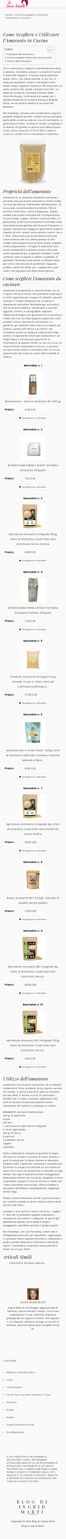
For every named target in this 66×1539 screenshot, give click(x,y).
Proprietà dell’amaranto (20, 54)
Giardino (11, 1402)
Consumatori (14, 1387)
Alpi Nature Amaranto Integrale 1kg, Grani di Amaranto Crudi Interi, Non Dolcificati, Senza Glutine (33, 829)
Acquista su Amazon (34, 418)
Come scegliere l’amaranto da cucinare (29, 57)
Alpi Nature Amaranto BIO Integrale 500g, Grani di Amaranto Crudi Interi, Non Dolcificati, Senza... (33, 1045)
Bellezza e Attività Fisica (20, 1372)
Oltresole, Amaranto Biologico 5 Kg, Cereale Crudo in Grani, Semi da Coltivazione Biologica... (33, 681)
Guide (10, 1409)
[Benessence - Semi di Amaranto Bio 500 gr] (33, 383)
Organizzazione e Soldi (20, 1424)
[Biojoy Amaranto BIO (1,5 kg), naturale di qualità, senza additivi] (33, 880)
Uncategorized (15, 1432)
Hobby (10, 1417)
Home (8, 14)
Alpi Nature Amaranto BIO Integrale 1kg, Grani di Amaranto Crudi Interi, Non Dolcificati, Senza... (33, 971)
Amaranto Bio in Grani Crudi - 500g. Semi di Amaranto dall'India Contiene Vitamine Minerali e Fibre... (33, 755)
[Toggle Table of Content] (48, 50)
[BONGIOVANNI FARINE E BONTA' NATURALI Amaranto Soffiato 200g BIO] (33, 590)
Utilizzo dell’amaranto (19, 61)
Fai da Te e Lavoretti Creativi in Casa (28, 1394)
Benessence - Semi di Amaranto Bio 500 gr (33, 401)
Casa (9, 1379)
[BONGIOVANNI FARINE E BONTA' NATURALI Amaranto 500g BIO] (33, 447)
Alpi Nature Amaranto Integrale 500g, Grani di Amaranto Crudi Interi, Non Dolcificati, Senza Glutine (33, 539)
